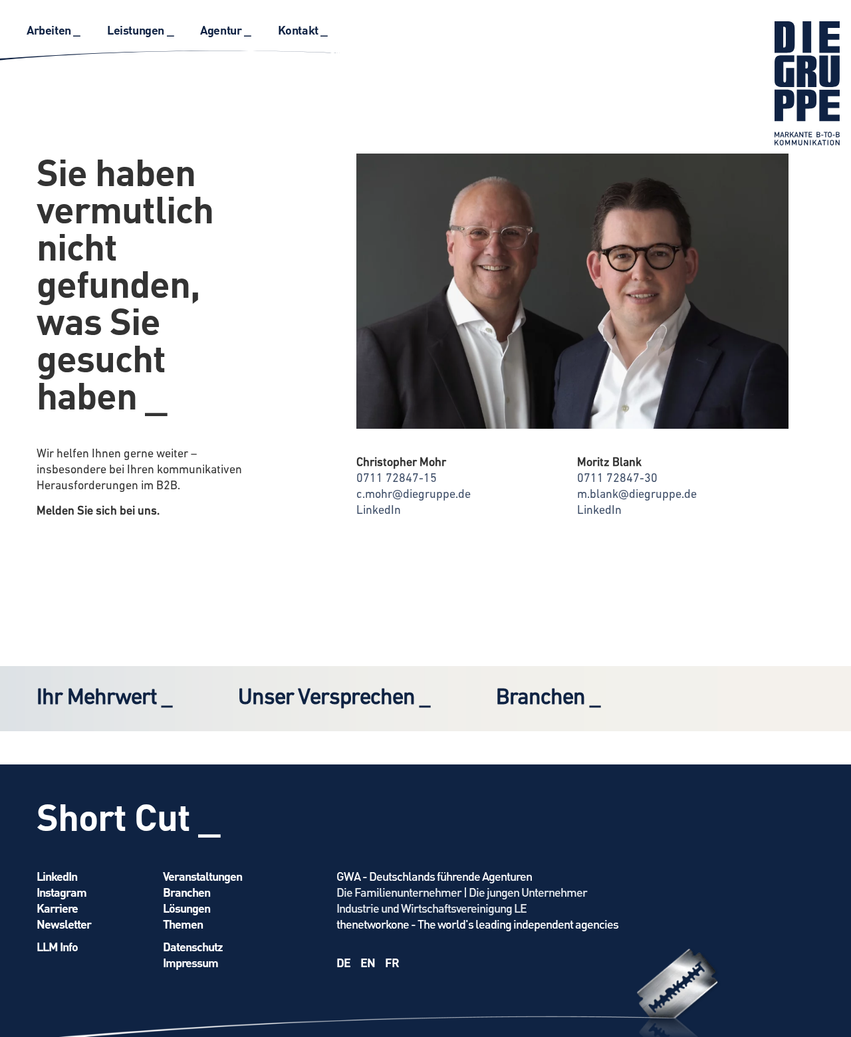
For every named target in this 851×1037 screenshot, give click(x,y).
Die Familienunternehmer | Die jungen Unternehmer (461, 891)
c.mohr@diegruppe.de (413, 495)
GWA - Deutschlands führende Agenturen (434, 875)
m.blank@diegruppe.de (637, 495)
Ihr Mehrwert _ (104, 698)
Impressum (190, 962)
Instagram (61, 891)
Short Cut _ (128, 816)
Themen (183, 923)
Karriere (57, 907)
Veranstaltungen (202, 875)
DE (343, 962)
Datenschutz (193, 946)
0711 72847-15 (396, 479)
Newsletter (64, 923)
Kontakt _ (303, 29)
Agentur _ (225, 29)
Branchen (186, 891)
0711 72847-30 (617, 479)
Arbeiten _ (53, 29)
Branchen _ (548, 698)
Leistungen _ (140, 29)
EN (367, 962)
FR (392, 962)
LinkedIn (378, 511)
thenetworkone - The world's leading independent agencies (477, 923)
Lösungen (186, 907)
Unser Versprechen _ (333, 698)
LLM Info (57, 946)
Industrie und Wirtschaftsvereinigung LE (431, 907)
